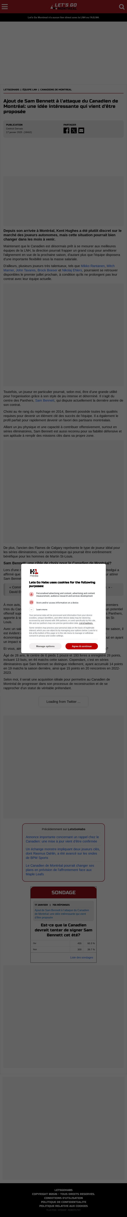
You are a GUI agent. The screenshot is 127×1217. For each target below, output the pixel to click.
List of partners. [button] (86, 623)
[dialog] (63, 608)
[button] (63, 609)
